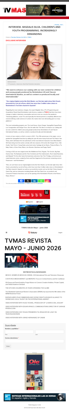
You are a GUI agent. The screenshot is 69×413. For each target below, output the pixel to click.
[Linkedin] (34, 180)
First (6, 334)
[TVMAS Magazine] (14, 10)
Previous (56, 24)
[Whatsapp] (41, 180)
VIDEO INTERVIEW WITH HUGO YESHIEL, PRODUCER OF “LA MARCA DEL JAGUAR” (34, 303)
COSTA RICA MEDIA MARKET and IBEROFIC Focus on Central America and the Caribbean (35, 279)
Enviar (8, 346)
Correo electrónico (12, 338)
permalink (40, 183)
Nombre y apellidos (12, 328)
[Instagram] (48, 180)
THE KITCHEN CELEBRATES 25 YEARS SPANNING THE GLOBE (27, 288)
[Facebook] (21, 180)
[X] (28, 180)
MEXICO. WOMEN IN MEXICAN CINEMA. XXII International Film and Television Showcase (34, 275)
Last (36, 334)
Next (62, 24)
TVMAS (29, 37)
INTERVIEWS (21, 183)
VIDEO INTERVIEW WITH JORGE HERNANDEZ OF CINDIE (25, 317)
